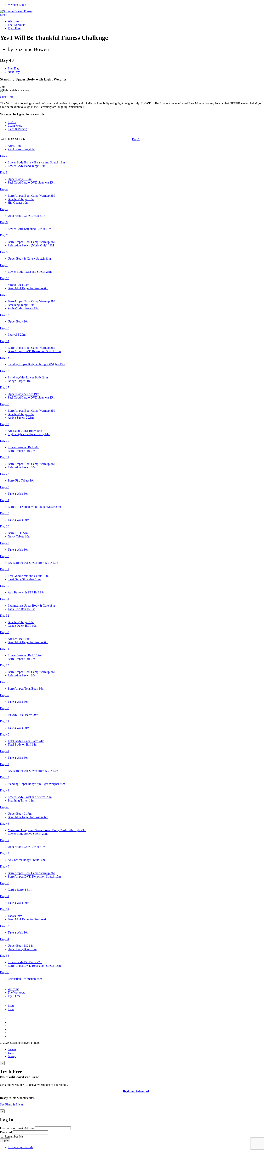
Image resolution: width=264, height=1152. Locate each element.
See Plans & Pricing (12, 1104)
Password (6, 1132)
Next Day (14, 72)
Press (11, 1009)
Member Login (17, 4)
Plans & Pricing (17, 129)
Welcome (13, 21)
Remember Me (14, 1136)
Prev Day (13, 68)
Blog (11, 1005)
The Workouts (16, 24)
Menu (3, 14)
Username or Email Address (17, 1128)
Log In (12, 122)
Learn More (15, 125)
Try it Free (14, 28)
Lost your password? (20, 1147)
